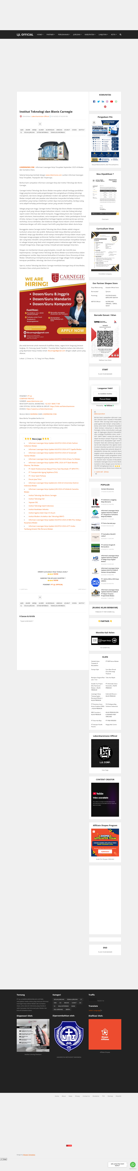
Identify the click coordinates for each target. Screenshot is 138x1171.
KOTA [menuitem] (113, 34)
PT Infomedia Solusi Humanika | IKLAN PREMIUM (111, 686)
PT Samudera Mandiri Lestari (108, 535)
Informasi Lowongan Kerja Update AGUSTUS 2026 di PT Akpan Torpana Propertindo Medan (110, 593)
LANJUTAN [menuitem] (103, 34)
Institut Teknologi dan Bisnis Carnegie (42, 495)
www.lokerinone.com (54, 175)
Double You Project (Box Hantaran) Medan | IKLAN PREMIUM (97, 687)
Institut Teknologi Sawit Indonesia (41, 506)
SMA (55, 1003)
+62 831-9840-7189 (52, 404)
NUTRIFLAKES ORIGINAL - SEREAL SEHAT (111, 304)
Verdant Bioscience (107, 489)
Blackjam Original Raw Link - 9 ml (98, 679)
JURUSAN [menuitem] (76, 34)
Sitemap (110, 1096)
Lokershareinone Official (40, 116)
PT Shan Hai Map (96, 720)
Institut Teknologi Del (36, 499)
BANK (73, 1006)
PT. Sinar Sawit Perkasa (37, 476)
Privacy (77, 1096)
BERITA (68, 1009)
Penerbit (118, 1096)
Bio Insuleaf (94, 291)
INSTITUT (81, 130)
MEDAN (66, 1003)
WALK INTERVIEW (63, 1006)
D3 (60, 1003)
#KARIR (28, 130)
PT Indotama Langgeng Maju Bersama (108, 501)
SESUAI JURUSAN (29, 132)
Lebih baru (24, 589)
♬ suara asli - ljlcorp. (101, 472)
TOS (103, 1096)
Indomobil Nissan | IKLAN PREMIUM (111, 695)
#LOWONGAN (50, 130)
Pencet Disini (105, 399)
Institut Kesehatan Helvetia (38, 509)
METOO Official (95, 301)
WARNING (34, 414)
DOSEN (74, 130)
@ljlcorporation (99, 414)
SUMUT (74, 1003)
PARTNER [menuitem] (50, 34)
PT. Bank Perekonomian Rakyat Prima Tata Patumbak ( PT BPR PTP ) (54, 469)
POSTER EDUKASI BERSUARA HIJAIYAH (112, 297)
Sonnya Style (95, 669)
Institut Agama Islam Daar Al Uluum (42, 513)
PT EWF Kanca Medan (112, 661)
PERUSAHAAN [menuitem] (63, 34)
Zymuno (108, 291)
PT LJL (30, 396)
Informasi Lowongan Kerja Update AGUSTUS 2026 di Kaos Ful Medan (54, 459)
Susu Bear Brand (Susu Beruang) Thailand (111, 672)
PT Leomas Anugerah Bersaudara (108, 546)
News (70, 1096)
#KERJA (34, 130)
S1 (81, 999)
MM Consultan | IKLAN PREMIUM (96, 713)
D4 (80, 1003)
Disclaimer (96, 1096)
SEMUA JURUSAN (72, 999)
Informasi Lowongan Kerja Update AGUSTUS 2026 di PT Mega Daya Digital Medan (110, 558)
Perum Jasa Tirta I (35, 479)
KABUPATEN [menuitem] (89, 34)
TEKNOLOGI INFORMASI (58, 132)
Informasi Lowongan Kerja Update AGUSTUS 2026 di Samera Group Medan (110, 570)
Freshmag (94, 295)
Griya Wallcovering (97, 287)
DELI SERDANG (58, 1009)
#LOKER (41, 130)
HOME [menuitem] (39, 34)
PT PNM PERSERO (111, 720)
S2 (21, 132)
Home (57, 1096)
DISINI (55, 574)
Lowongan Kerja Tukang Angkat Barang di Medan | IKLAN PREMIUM (97, 697)
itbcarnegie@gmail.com (56, 351)
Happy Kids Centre (111, 724)
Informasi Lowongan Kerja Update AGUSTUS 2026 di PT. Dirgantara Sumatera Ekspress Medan (110, 513)
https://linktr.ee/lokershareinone (62, 406)
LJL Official (25, 34)
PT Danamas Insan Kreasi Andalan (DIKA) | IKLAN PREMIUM (97, 706)
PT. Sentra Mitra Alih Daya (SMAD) (110, 580)
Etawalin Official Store (112, 287)
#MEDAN (59, 130)
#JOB (21, 130)
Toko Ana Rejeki (110, 677)
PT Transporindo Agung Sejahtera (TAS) (43, 472)
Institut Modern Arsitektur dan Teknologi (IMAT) (46, 516)
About (64, 1096)
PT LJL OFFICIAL (57, 585)
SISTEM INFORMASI (42, 132)
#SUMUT (67, 130)
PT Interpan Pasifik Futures (96, 726)
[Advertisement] (69, 15)
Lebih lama (81, 589)
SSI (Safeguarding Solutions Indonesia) (112, 705)
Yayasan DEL (33, 502)
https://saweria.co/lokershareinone (39, 409)
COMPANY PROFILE (27, 398)
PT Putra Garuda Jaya (108, 523)
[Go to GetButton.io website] (132, 1168)
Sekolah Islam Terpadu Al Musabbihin (95, 663)
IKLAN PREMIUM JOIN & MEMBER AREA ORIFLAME (112, 714)
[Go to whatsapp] (133, 1164)
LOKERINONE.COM (27, 167)
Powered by (99, 405)
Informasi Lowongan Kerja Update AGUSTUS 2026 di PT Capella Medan (55, 449)
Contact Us (86, 1096)
